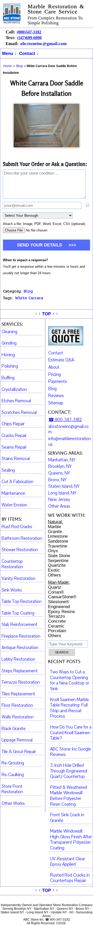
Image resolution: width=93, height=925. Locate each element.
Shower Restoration (20, 550)
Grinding (9, 343)
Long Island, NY (62, 493)
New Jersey (59, 499)
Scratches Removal (19, 413)
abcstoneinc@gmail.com (43, 43)
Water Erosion (14, 505)
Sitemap (55, 403)
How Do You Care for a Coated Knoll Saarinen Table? (70, 732)
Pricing (54, 374)
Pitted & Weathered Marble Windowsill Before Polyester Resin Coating (68, 796)
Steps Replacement (20, 671)
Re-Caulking (13, 775)
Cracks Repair (14, 436)
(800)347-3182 (29, 32)
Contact (55, 353)
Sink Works (12, 590)
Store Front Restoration (12, 789)
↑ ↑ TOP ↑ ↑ (46, 313)
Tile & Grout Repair (19, 752)
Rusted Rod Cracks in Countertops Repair (70, 878)
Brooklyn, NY (60, 466)
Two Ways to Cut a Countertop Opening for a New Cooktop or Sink (69, 680)
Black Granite (14, 729)
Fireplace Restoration (21, 636)
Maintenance (13, 493)
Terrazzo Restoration (21, 682)
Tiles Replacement (18, 694)
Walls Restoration (18, 717)
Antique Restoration (20, 648)
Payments (57, 381)
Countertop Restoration (12, 564)
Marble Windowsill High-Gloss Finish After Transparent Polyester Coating (71, 839)
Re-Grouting (13, 763)
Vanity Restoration (18, 578)
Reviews (56, 396)
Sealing (8, 470)
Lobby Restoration (18, 659)
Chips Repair (13, 424)
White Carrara (29, 298)
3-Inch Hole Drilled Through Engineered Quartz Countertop (68, 771)
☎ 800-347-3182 (65, 420)
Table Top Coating (18, 613)
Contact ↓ (29, 53)
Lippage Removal (17, 740)
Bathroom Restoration (22, 538)
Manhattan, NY (61, 460)
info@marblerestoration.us (69, 441)
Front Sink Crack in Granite (67, 818)
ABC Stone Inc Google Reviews (70, 752)
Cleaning (9, 332)
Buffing (8, 378)
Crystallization (14, 389)
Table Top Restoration (22, 601)
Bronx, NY (57, 480)
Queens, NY (59, 473)
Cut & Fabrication (17, 482)
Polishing (10, 366)
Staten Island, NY (64, 486)
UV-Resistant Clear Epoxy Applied (67, 862)
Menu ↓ (9, 53)
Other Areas (59, 506)
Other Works (13, 803)
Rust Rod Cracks (17, 527)
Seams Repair (14, 447)
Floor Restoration (17, 705)
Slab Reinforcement (19, 625)
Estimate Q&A (61, 360)
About (53, 367)
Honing (8, 355)
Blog (28, 291)
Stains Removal (16, 459)
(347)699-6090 (29, 37)
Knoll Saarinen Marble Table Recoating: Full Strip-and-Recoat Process (69, 708)
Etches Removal (16, 401)
